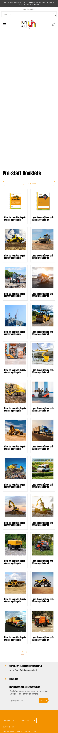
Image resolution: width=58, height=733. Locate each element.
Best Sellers (31, 9)
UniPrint (5, 727)
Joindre (43, 700)
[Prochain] (34, 652)
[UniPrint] (28, 24)
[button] (53, 24)
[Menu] (4, 24)
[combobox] (26, 14)
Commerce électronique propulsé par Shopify (19, 731)
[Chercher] (54, 14)
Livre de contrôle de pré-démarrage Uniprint (15, 218)
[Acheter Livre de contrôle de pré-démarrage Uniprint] (15, 201)
